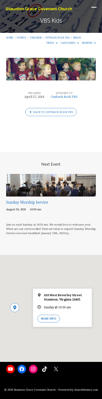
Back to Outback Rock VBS (52, 112)
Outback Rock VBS (57, 37)
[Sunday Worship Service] (51, 194)
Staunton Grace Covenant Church (39, 8)
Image (77, 37)
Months (87, 42)
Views (50, 42)
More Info (48, 318)
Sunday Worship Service (27, 202)
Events (21, 37)
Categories (68, 42)
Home (9, 37)
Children (36, 37)
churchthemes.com (86, 389)
